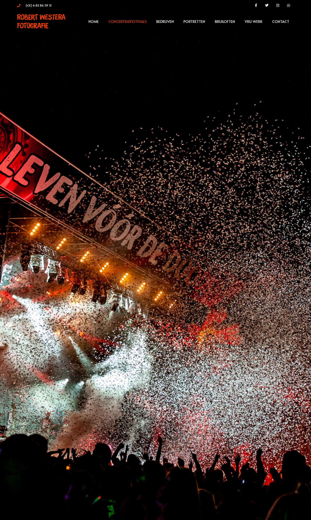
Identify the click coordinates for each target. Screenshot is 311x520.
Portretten (194, 21)
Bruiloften (225, 21)
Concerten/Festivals (127, 21)
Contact (280, 21)
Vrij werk (253, 21)
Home (93, 21)
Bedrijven (165, 21)
